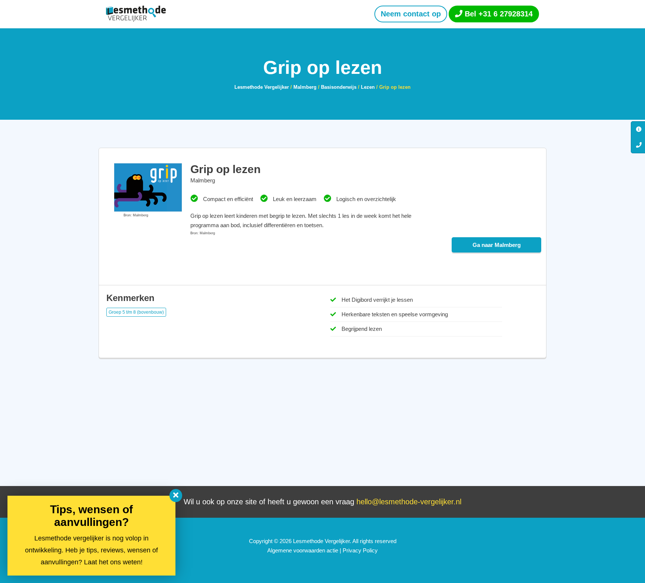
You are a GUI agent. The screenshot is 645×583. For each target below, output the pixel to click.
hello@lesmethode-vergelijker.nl (408, 502)
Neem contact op (411, 14)
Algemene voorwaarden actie (302, 550)
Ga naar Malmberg (497, 245)
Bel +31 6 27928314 (497, 14)
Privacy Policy (360, 550)
